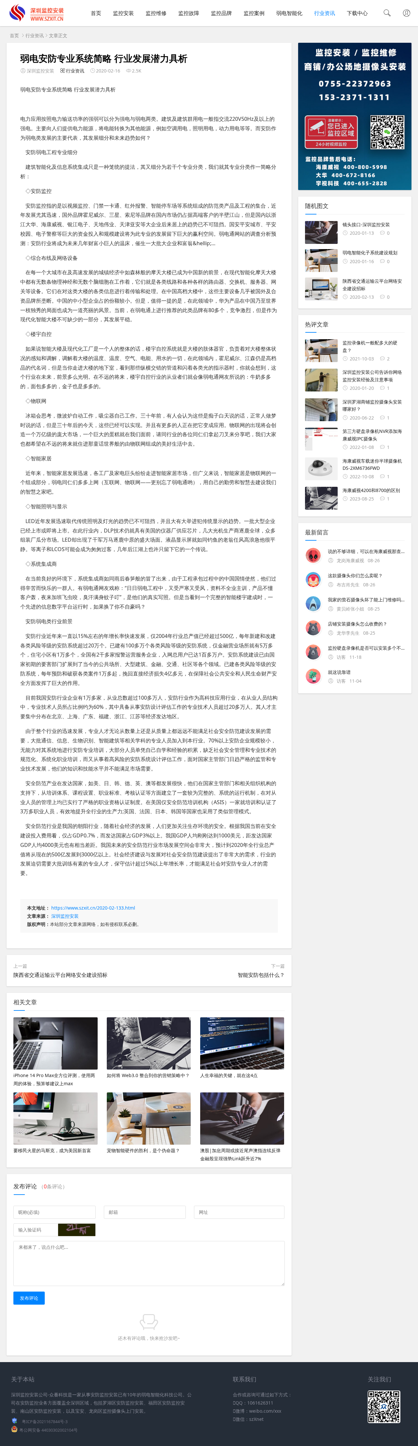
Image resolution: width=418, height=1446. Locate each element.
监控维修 (156, 13)
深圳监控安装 (65, 916)
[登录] (406, 13)
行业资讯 (324, 13)
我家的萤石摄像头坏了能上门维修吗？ (366, 599)
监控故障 (188, 13)
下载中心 (357, 13)
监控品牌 (221, 13)
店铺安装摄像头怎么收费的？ (357, 624)
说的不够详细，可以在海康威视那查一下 (366, 551)
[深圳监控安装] (36, 20)
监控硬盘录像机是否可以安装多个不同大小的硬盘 (366, 648)
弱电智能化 (289, 13)
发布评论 (29, 1298)
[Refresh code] (77, 1229)
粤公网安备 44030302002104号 (48, 1430)
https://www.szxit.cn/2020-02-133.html (93, 908)
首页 (96, 13)
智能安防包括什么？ (261, 974)
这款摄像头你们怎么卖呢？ (355, 575)
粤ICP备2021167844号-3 (45, 1421)
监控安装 (123, 13)
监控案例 (254, 13)
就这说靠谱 (339, 672)
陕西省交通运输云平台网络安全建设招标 (60, 974)
